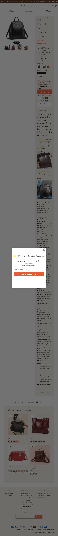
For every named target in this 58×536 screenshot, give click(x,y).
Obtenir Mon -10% (29, 274)
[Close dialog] (44, 250)
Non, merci (29, 279)
